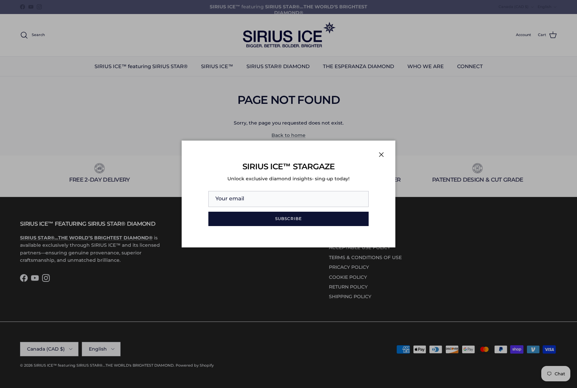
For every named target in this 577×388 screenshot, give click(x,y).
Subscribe (288, 218)
